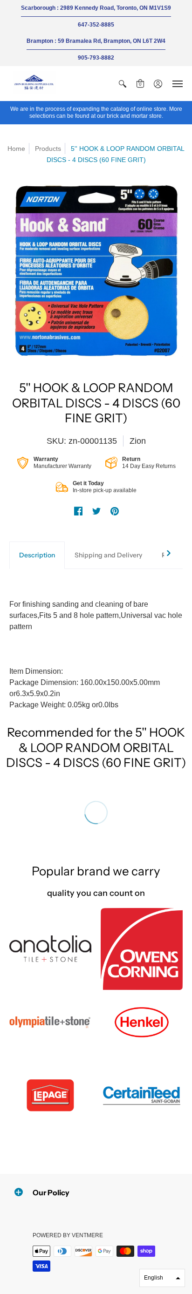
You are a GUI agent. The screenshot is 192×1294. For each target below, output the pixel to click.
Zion (138, 441)
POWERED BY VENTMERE (68, 1235)
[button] (122, 83)
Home (16, 148)
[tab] (37, 555)
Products (48, 148)
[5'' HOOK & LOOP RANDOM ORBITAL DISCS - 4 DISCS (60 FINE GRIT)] (96, 270)
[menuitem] (122, 83)
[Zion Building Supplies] (35, 83)
